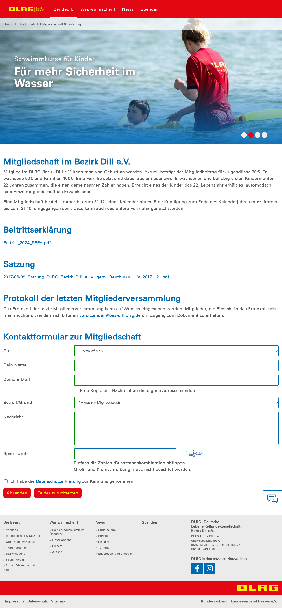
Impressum (14, 601)
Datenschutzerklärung (58, 481)
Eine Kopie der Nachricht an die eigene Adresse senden (137, 390)
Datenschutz (37, 601)
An (6, 350)
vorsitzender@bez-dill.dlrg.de (110, 315)
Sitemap (58, 601)
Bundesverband (214, 601)
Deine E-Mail (16, 379)
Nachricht (13, 417)
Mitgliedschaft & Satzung (60, 24)
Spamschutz (15, 453)
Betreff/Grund (17, 402)
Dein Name (15, 364)
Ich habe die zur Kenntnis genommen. (72, 481)
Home (8, 24)
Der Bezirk (26, 24)
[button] (21, 85)
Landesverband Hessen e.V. (254, 601)
